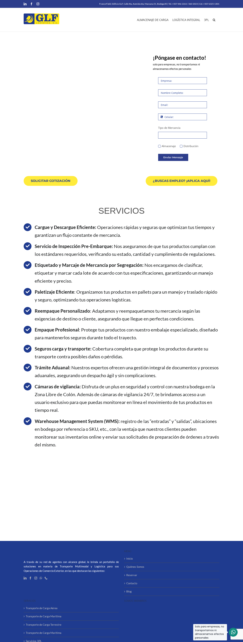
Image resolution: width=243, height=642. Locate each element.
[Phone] (46, 578)
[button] (214, 20)
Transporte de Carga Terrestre (43, 624)
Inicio (129, 558)
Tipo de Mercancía (169, 128)
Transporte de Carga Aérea (41, 608)
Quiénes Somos (135, 566)
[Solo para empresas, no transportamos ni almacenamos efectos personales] (233, 632)
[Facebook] (30, 578)
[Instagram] (35, 578)
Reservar (131, 575)
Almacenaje (169, 146)
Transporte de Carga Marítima (43, 616)
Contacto (131, 583)
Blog (129, 591)
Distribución (190, 146)
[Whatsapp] (41, 578)
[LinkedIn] (25, 578)
